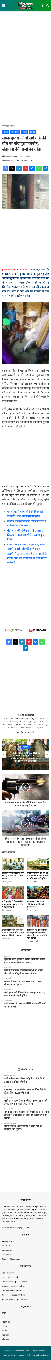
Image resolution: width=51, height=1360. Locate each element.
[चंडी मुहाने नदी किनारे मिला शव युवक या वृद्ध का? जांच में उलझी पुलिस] (13, 892)
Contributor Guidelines (11, 1290)
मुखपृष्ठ (6, 126)
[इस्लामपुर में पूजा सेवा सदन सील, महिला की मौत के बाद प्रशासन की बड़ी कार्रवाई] (13, 921)
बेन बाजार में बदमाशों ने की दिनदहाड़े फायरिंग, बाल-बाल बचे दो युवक (25, 514)
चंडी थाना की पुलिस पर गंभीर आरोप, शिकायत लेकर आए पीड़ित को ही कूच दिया (25, 535)
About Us (6, 1245)
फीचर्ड (4, 1313)
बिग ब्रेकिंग (15, 132)
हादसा (25, 132)
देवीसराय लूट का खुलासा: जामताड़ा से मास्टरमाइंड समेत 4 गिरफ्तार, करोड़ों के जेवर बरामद (37, 934)
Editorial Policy (8, 1272)
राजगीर (4, 1330)
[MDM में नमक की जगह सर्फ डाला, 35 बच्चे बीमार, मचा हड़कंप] (13, 864)
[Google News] (13, 630)
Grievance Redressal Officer (13, 1295)
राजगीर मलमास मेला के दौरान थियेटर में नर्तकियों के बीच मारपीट (26, 523)
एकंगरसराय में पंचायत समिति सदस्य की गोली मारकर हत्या (35, 904)
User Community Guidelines (13, 1286)
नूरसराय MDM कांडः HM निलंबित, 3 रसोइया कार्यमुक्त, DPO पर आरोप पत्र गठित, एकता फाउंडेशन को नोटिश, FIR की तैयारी (25, 757)
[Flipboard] (37, 630)
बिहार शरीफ (6, 1322)
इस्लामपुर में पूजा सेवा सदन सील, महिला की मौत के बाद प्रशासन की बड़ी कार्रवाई (13, 932)
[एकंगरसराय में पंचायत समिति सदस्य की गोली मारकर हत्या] (38, 892)
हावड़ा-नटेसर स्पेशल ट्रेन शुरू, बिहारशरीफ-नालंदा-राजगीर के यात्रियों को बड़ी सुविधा (38, 876)
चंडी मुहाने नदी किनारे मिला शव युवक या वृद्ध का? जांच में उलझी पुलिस (12, 904)
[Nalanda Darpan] (25, 5)
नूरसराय (25, 747)
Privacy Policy (8, 1241)
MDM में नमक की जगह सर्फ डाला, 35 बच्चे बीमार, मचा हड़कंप (13, 876)
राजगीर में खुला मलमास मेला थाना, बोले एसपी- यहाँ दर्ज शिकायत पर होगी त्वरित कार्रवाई (27, 558)
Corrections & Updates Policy (14, 1281)
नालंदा (12, 126)
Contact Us (6, 1250)
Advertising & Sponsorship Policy (15, 1299)
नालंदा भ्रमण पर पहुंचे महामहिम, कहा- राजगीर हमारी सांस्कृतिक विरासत (26, 547)
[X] (25, 732)
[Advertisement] (25, 39)
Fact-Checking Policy (11, 1277)
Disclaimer (6, 1254)
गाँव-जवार (5, 1335)
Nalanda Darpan (10, 156)
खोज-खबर (5, 1339)
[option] (25, 754)
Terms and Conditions (11, 1259)
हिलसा (32, 132)
